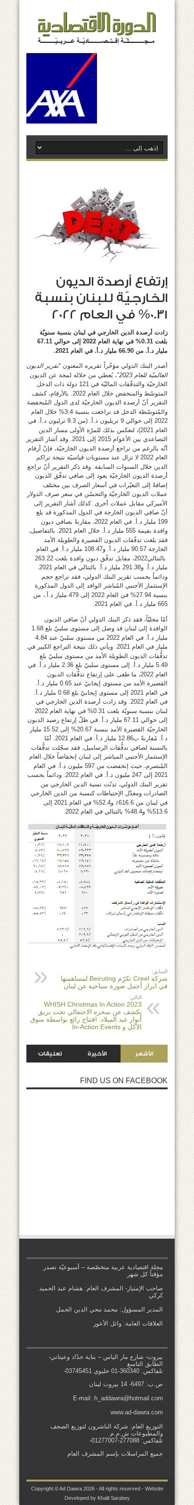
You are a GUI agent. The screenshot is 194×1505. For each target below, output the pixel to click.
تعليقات (50, 1053)
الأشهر (144, 1053)
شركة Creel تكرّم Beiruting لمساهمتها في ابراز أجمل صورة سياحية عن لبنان (114, 979)
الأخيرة (97, 1053)
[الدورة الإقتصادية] (97, 37)
